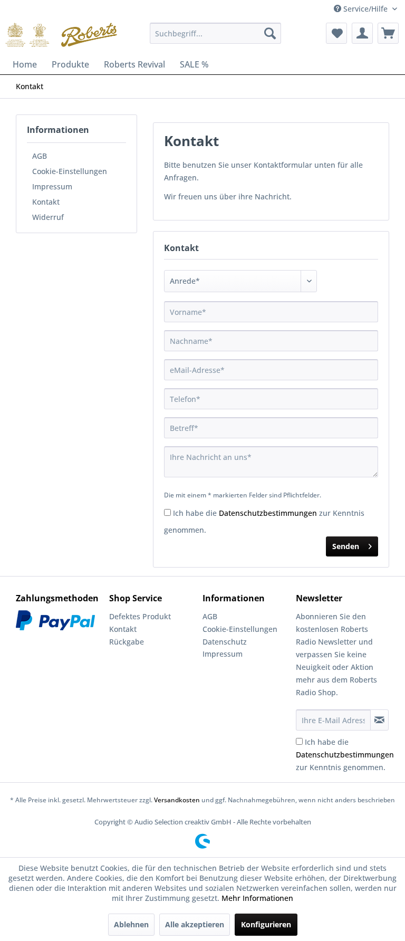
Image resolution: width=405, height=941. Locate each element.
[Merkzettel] (336, 33)
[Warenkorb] (388, 33)
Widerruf (48, 217)
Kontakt (46, 202)
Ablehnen (131, 924)
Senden (345, 546)
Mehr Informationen (257, 898)
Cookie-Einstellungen (69, 171)
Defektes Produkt (140, 616)
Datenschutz (224, 642)
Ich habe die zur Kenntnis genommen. (345, 754)
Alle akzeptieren (194, 924)
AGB (39, 156)
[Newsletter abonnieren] (379, 720)
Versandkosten (177, 799)
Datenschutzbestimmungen (268, 513)
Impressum (52, 186)
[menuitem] (216, 33)
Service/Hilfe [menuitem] (365, 9)
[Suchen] (270, 33)
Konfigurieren (266, 924)
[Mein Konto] (362, 33)
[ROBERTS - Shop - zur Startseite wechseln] (61, 36)
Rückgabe (126, 642)
